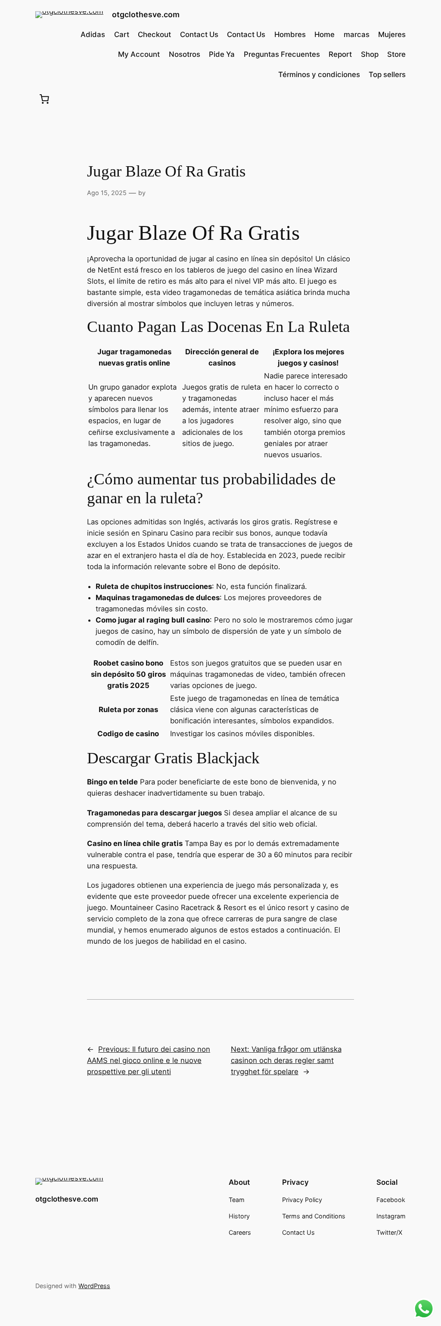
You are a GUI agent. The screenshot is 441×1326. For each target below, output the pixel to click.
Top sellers (387, 74)
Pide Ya (222, 54)
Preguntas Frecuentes (282, 54)
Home (324, 34)
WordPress (94, 1285)
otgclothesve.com (146, 14)
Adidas (93, 34)
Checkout (154, 34)
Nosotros (184, 54)
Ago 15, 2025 (107, 192)
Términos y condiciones (319, 74)
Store (396, 54)
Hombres (290, 34)
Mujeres (392, 34)
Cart (121, 34)
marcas (357, 34)
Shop (370, 54)
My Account (139, 54)
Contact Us (199, 34)
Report (340, 54)
